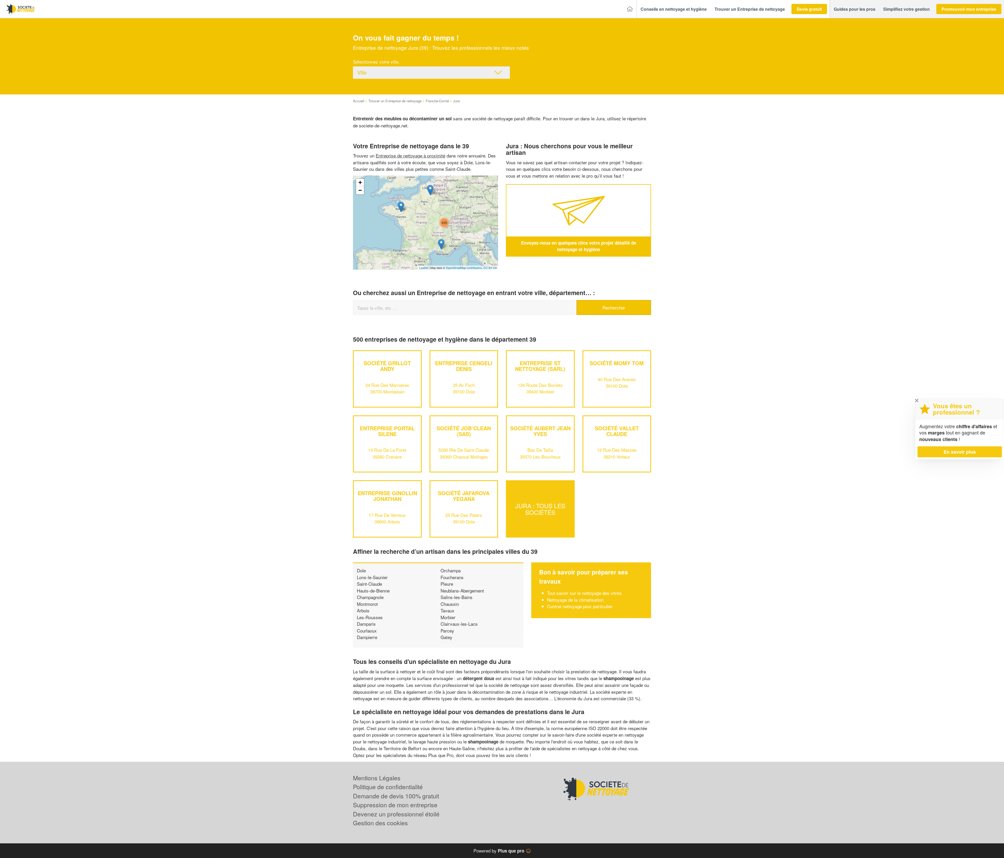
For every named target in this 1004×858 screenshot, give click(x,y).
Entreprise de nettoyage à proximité (410, 155)
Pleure (447, 583)
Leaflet (423, 268)
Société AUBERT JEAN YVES (540, 431)
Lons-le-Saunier (372, 577)
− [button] (360, 190)
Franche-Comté (437, 100)
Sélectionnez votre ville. (376, 61)
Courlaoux (367, 630)
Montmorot (367, 604)
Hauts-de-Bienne (373, 590)
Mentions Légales (377, 778)
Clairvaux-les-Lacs (459, 623)
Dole (361, 570)
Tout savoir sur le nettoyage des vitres (584, 593)
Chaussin (450, 604)
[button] (674, 9)
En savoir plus (960, 451)
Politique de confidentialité (388, 786)
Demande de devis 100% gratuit (396, 796)
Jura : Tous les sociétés (540, 508)
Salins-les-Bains (456, 597)
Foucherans (452, 577)
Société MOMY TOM (617, 363)
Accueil (358, 100)
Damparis (366, 623)
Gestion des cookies (380, 823)
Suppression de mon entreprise (395, 804)
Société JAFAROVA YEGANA (463, 496)
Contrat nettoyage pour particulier (580, 606)
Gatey (446, 637)
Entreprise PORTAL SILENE (387, 431)
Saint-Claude (369, 583)
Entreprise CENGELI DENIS (463, 365)
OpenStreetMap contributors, (464, 268)
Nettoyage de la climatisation (575, 599)
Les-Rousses (370, 617)
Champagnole (370, 597)
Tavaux (447, 610)
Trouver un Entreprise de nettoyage (394, 100)
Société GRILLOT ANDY (387, 365)
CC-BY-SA (490, 268)
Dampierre (367, 637)
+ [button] (360, 182)
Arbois (363, 610)
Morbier (448, 617)
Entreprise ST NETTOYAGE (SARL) (540, 365)
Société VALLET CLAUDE (617, 431)
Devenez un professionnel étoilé (396, 814)
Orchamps (451, 570)
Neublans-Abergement (462, 590)
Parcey (447, 630)
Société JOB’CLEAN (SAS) (464, 431)
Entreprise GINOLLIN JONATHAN (387, 496)
